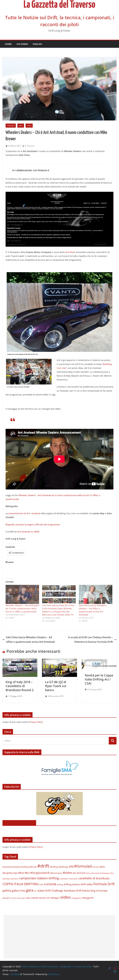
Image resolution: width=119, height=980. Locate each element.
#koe (21, 873)
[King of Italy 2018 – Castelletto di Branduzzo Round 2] (19, 661)
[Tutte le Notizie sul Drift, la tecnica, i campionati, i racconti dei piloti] (59, 2)
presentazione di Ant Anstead (25, 513)
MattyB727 (6, 898)
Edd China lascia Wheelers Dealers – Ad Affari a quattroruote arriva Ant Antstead (92, 610)
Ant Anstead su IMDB (28, 531)
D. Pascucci (30, 145)
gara (29, 890)
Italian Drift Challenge (50, 890)
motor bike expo (18, 898)
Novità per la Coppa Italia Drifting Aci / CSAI (99, 679)
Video (29, 125)
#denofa (33, 866)
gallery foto (18, 890)
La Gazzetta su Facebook (19, 823)
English (37, 44)
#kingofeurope (10, 872)
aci (74, 873)
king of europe (99, 890)
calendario (14, 878)
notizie (34, 897)
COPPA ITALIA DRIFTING (20, 884)
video (65, 897)
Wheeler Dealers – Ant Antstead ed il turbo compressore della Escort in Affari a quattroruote (22, 608)
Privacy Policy (36, 722)
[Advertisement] (59, 936)
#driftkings (63, 866)
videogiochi (88, 897)
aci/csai (81, 873)
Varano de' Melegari (49, 897)
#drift (43, 866)
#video (67, 873)
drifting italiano (72, 884)
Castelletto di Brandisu (69, 879)
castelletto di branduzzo (94, 878)
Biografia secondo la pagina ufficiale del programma (33, 524)
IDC (35, 891)
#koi (27, 873)
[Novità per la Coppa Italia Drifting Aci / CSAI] (99, 661)
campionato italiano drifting (39, 878)
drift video (87, 884)
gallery (6, 890)
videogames (76, 898)
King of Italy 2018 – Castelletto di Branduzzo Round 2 (19, 686)
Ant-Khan (70, 252)
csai (41, 884)
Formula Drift (104, 883)
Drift (21, 125)
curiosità (11, 125)
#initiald (95, 867)
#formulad (83, 866)
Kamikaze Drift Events (77, 890)
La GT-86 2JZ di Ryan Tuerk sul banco (55, 686)
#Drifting (54, 866)
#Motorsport (56, 873)
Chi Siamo (22, 44)
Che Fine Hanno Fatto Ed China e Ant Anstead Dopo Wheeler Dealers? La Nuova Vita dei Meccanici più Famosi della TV (58, 610)
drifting (60, 884)
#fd (71, 866)
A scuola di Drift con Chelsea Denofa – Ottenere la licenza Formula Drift (90, 639)
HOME (8, 44)
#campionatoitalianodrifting (15, 866)
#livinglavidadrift (40, 873)
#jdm (102, 866)
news (28, 897)
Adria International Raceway (97, 873)
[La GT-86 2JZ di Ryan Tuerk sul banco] (59, 661)
